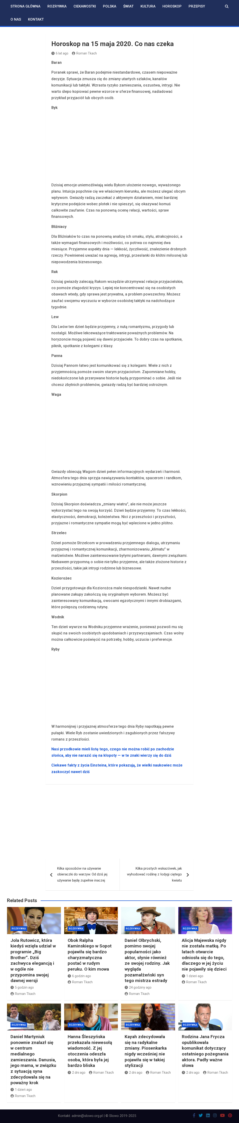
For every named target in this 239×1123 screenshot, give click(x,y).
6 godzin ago (81, 976)
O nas (16, 19)
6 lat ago (62, 53)
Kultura (148, 6)
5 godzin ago (24, 987)
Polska (109, 6)
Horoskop (172, 6)
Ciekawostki (85, 6)
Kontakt (36, 19)
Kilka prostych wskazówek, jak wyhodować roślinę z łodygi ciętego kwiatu (154, 874)
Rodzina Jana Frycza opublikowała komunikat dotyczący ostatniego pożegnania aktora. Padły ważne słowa (205, 1051)
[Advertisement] (119, 147)
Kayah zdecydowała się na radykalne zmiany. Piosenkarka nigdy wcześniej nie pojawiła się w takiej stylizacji (146, 1051)
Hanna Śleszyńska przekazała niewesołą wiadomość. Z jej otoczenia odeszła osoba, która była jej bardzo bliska (90, 1051)
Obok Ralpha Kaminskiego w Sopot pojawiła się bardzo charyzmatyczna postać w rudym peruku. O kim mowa (90, 955)
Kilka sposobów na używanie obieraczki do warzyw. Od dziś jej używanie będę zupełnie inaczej (82, 874)
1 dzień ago (194, 976)
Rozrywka (57, 6)
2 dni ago (78, 1072)
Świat (128, 6)
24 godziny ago (140, 987)
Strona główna (25, 6)
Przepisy (197, 6)
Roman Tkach (86, 53)
